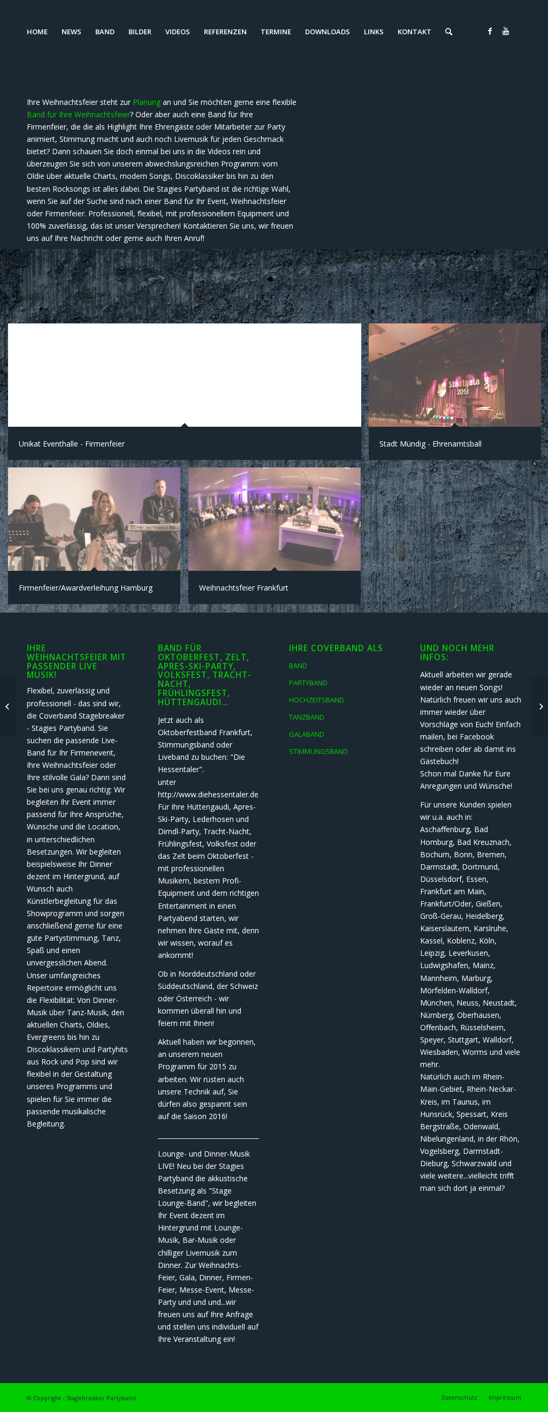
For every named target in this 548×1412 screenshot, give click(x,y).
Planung (147, 102)
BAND (298, 665)
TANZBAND (306, 717)
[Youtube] (506, 31)
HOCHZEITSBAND (316, 700)
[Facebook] (490, 31)
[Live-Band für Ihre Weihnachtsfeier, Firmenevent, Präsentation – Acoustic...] (8, 706)
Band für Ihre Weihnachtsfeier (78, 114)
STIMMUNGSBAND (318, 751)
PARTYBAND (308, 683)
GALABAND (306, 734)
